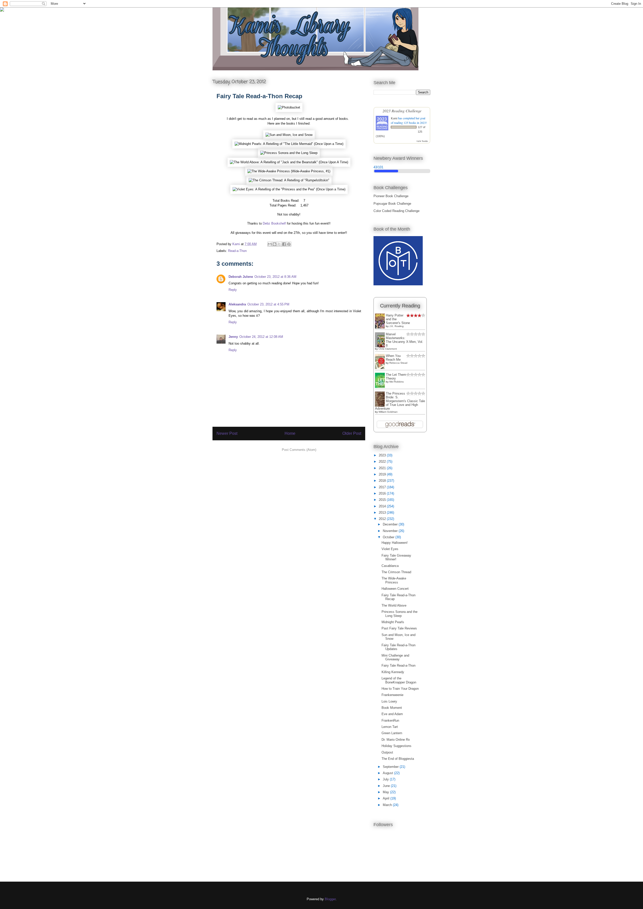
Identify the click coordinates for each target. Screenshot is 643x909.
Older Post (351, 433)
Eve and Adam (392, 714)
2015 (383, 500)
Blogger (330, 899)
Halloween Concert (395, 589)
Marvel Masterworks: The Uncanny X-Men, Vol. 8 (404, 339)
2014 (383, 506)
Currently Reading (400, 305)
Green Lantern (392, 733)
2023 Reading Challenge (402, 110)
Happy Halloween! (395, 543)
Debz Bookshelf (274, 223)
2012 (383, 519)
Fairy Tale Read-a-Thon (398, 665)
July (386, 779)
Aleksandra (237, 304)
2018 (383, 481)
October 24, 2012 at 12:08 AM (261, 337)
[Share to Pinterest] (288, 244)
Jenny (233, 337)
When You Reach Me (393, 357)
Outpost (387, 752)
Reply (233, 290)
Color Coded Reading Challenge (396, 211)
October (389, 537)
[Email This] (269, 244)
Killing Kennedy (393, 672)
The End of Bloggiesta (398, 759)
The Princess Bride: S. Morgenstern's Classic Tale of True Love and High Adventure (400, 401)
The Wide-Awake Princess (394, 580)
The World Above (394, 605)
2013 (383, 512)
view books (422, 141)
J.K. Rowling (396, 326)
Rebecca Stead (398, 362)
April (386, 798)
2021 (383, 468)
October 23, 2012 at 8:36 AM (275, 277)
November (391, 531)
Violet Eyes (390, 549)
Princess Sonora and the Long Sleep (399, 614)
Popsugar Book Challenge (392, 203)
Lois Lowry (389, 701)
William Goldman (388, 411)
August (388, 773)
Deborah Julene (241, 277)
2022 (383, 461)
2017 (383, 487)
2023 (383, 455)
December (391, 524)
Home (290, 433)
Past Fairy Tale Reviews (399, 628)
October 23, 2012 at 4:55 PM (268, 304)
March (388, 805)
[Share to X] (279, 244)
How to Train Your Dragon (400, 688)
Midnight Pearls (393, 622)
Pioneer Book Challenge (390, 196)
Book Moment (392, 708)
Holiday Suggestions (396, 746)
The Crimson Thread (396, 572)
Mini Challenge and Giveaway (395, 657)
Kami (394, 118)
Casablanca (390, 566)
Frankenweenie (392, 695)
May (386, 792)
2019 (383, 474)
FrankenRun (390, 720)
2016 (383, 493)
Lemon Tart (390, 727)
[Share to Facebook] (284, 244)
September (391, 767)
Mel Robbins (396, 381)
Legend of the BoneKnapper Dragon (399, 680)
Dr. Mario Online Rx (396, 739)
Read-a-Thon (237, 251)
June (387, 786)
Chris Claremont (388, 348)
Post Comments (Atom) (299, 450)
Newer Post (227, 433)
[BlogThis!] (274, 244)
